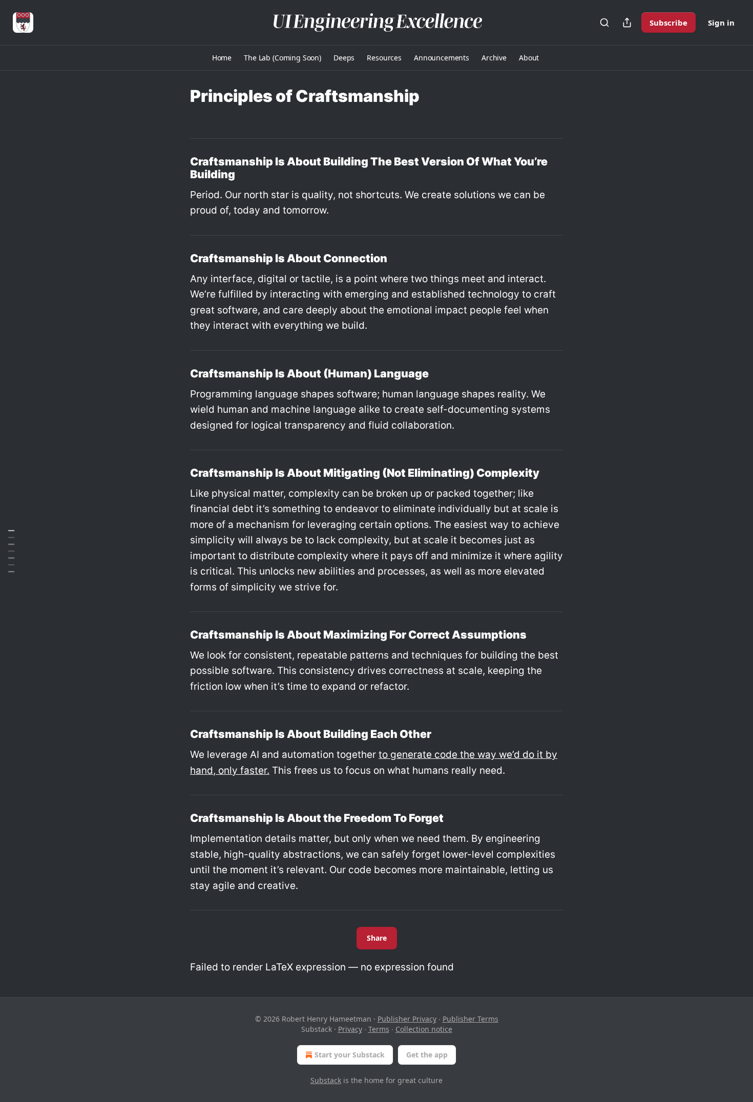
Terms (378, 1029)
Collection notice (423, 1029)
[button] (222, 58)
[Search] (604, 22)
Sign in (721, 22)
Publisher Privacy (407, 1019)
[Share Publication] (627, 22)
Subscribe (668, 22)
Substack (325, 1080)
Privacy (350, 1029)
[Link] (176, 168)
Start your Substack (350, 1054)
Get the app (427, 1054)
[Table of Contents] (11, 551)
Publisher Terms (470, 1019)
